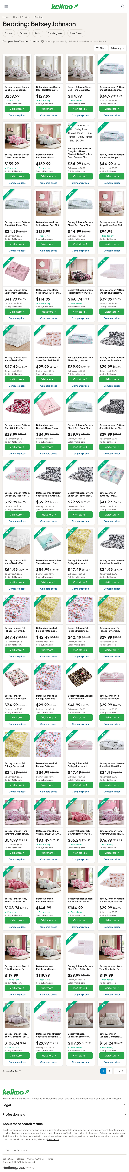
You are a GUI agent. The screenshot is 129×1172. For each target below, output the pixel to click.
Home (6, 17)
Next (118, 1071)
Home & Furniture (21, 17)
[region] (64, 33)
